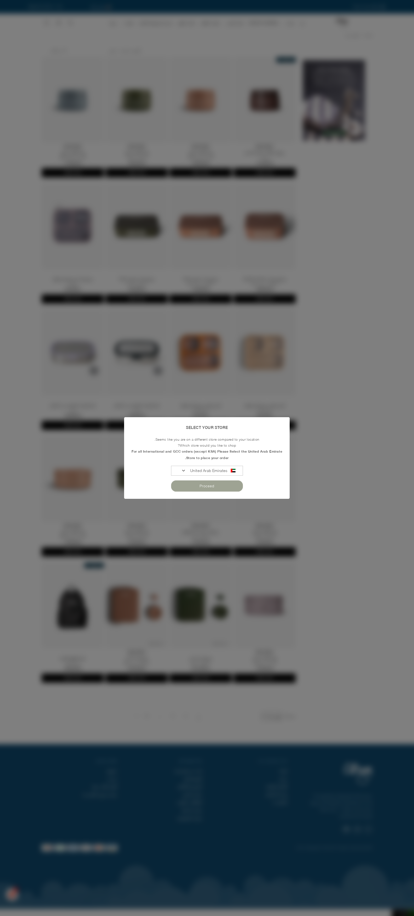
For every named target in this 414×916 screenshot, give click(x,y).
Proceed (207, 486)
